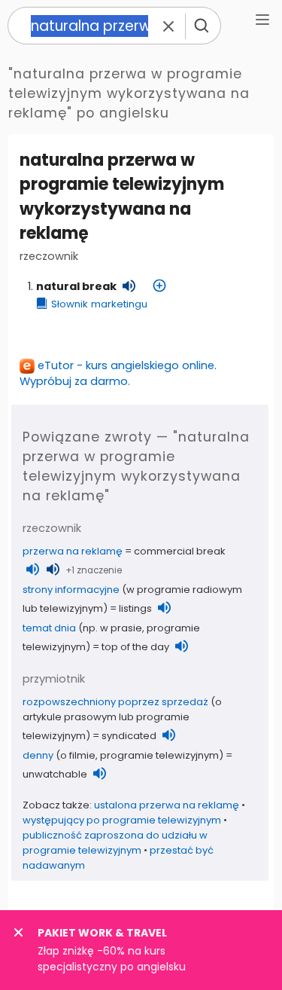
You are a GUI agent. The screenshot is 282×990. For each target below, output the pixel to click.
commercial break (180, 551)
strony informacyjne (71, 589)
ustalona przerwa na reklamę (166, 805)
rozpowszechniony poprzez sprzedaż (115, 702)
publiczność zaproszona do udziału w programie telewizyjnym (115, 842)
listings (135, 608)
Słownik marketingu (99, 304)
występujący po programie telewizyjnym (122, 820)
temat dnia (49, 628)
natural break (76, 286)
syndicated (129, 736)
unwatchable (55, 774)
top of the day (135, 647)
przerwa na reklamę (73, 551)
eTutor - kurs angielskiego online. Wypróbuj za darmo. (118, 373)
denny (38, 755)
